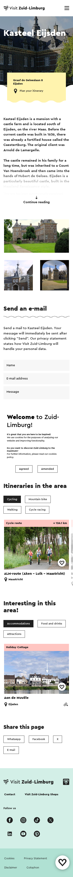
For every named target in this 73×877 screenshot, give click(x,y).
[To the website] (65, 705)
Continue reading (36, 202)
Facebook (38, 739)
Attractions (14, 634)
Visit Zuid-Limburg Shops (41, 794)
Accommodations (18, 623)
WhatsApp (14, 739)
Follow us (9, 808)
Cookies (9, 858)
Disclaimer (10, 867)
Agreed (24, 469)
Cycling (12, 499)
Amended (47, 469)
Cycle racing (37, 509)
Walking (12, 509)
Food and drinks (51, 623)
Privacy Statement (35, 858)
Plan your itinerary (31, 90)
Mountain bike (38, 499)
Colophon (33, 867)
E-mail (11, 750)
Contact (9, 794)
